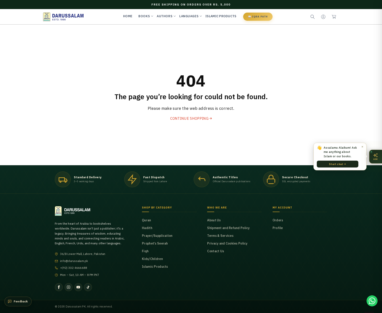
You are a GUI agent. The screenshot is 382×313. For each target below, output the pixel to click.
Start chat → (337, 164)
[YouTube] (78, 287)
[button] (334, 17)
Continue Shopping (189, 118)
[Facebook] (59, 287)
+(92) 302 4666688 (73, 268)
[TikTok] (88, 287)
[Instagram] (69, 287)
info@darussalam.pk (74, 261)
